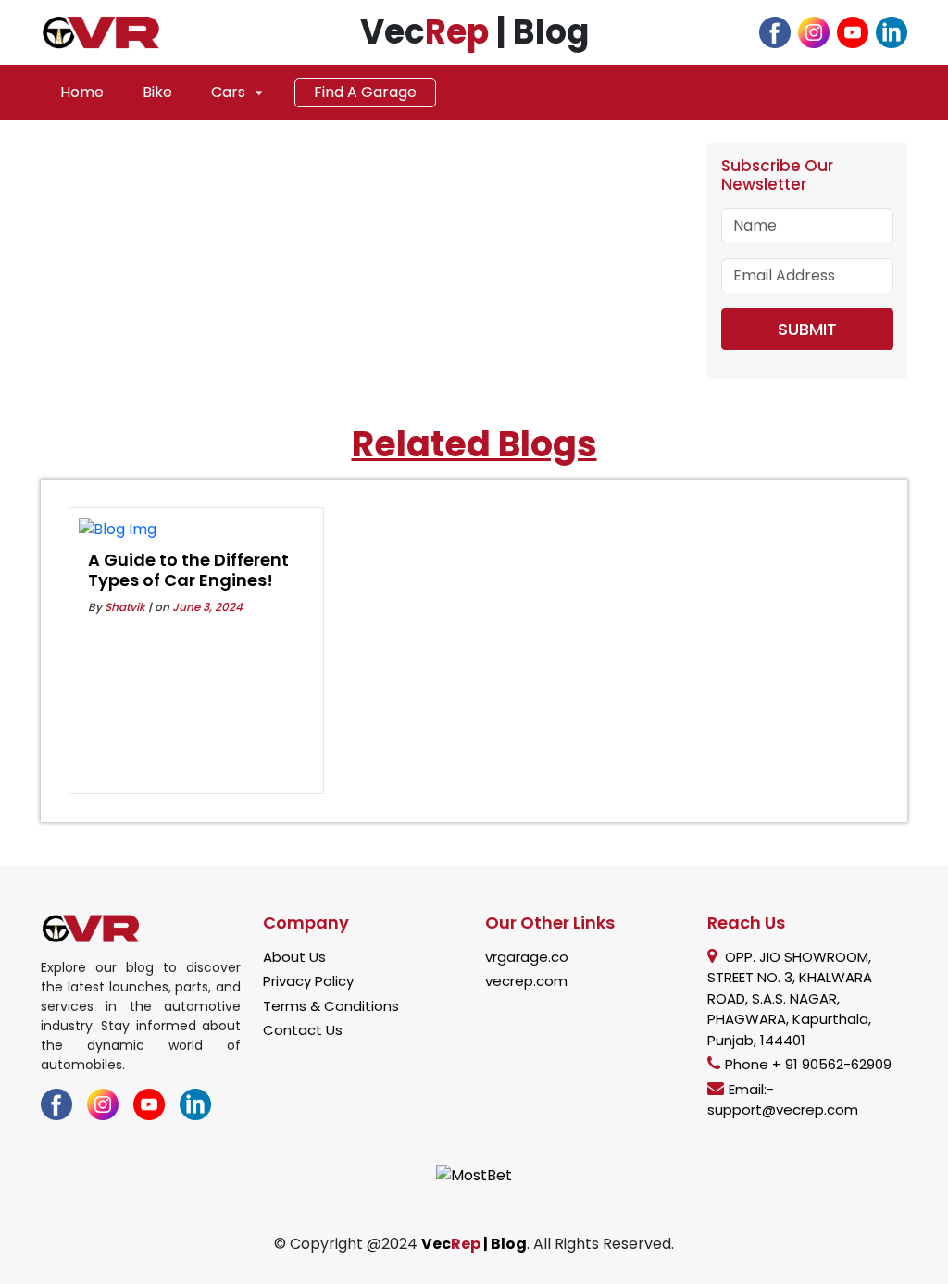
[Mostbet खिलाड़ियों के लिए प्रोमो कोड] (474, 1174)
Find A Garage (365, 92)
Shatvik (125, 607)
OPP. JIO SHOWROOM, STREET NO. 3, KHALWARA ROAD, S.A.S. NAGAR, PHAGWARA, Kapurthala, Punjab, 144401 (789, 998)
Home (82, 92)
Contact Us (303, 1030)
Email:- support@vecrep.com (782, 1099)
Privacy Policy (308, 981)
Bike (157, 92)
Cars (228, 92)
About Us (294, 956)
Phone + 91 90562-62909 (808, 1064)
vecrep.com (526, 981)
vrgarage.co (526, 956)
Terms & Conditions (331, 1006)
